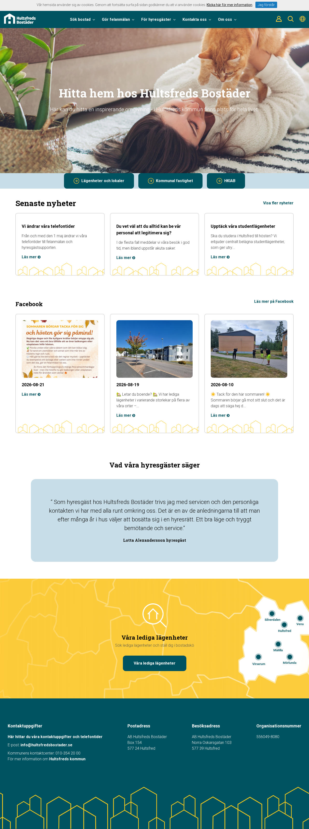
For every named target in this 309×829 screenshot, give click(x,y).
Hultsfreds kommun (67, 759)
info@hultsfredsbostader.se (46, 745)
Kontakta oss (195, 19)
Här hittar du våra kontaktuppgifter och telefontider (55, 736)
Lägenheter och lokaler (102, 180)
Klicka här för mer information (229, 5)
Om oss (225, 19)
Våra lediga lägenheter (155, 663)
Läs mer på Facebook (274, 301)
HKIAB (229, 180)
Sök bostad (80, 19)
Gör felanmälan (116, 19)
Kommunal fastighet (174, 180)
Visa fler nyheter (278, 203)
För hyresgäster (156, 19)
